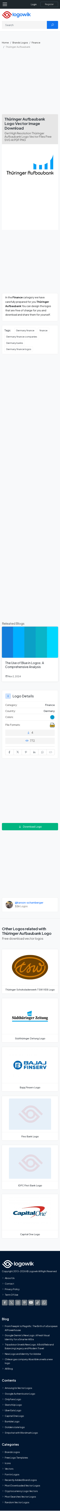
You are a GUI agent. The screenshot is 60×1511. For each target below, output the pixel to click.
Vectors (9, 1468)
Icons (8, 1463)
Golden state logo (15, 1427)
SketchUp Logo (13, 1404)
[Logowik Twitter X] (11, 1302)
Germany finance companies (21, 336)
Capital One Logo (14, 1415)
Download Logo (32, 826)
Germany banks (14, 342)
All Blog (9, 1368)
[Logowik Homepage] (16, 14)
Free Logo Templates (16, 1457)
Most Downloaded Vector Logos (22, 1485)
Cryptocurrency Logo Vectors (21, 1491)
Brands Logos (20, 42)
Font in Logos (12, 1474)
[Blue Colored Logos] (52, 717)
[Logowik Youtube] (31, 1302)
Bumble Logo (12, 1421)
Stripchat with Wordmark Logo (21, 1432)
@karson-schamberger (29, 902)
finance (44, 330)
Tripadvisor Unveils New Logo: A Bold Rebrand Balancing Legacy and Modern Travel (29, 1346)
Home (5, 42)
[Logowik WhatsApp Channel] (44, 1302)
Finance (36, 42)
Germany (49, 711)
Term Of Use (11, 1294)
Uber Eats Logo (13, 1410)
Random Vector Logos (17, 1502)
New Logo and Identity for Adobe (23, 1353)
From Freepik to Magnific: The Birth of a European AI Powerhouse (31, 1328)
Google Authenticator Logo (20, 1393)
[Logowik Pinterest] (24, 1302)
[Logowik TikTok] (37, 1302)
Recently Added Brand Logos (21, 1479)
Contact (9, 1283)
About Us (10, 1278)
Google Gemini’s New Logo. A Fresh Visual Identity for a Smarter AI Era (27, 1337)
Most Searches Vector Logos (20, 1496)
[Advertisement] (30, 83)
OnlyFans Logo (13, 1399)
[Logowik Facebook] (5, 1302)
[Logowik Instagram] (18, 1302)
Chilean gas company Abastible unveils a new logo (29, 1361)
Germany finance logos (18, 349)
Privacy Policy (12, 1289)
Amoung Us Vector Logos (18, 1387)
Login (34, 4)
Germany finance (25, 330)
